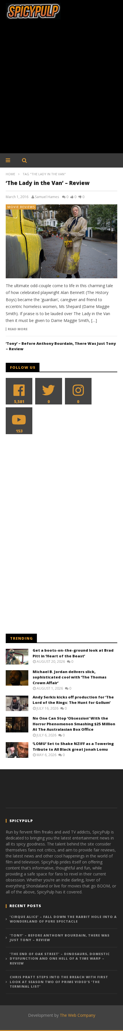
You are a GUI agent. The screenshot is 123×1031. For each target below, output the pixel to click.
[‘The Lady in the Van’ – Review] (61, 241)
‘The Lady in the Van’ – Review (48, 183)
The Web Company (77, 1015)
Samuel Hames (47, 197)
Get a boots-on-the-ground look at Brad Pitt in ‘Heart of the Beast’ (73, 653)
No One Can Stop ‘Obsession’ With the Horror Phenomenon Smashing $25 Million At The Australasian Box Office (74, 724)
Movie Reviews (21, 207)
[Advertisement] (61, 89)
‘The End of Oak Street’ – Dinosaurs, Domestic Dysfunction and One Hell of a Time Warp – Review (60, 958)
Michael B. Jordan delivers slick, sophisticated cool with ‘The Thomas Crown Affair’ (69, 677)
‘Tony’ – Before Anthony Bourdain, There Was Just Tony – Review (60, 937)
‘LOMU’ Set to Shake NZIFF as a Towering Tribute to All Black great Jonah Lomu (73, 746)
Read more (17, 329)
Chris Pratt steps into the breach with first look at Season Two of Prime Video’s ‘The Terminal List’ (59, 981)
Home (10, 174)
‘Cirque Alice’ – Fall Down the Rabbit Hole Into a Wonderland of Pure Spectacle (63, 919)
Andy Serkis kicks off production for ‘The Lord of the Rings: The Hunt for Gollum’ (73, 699)
